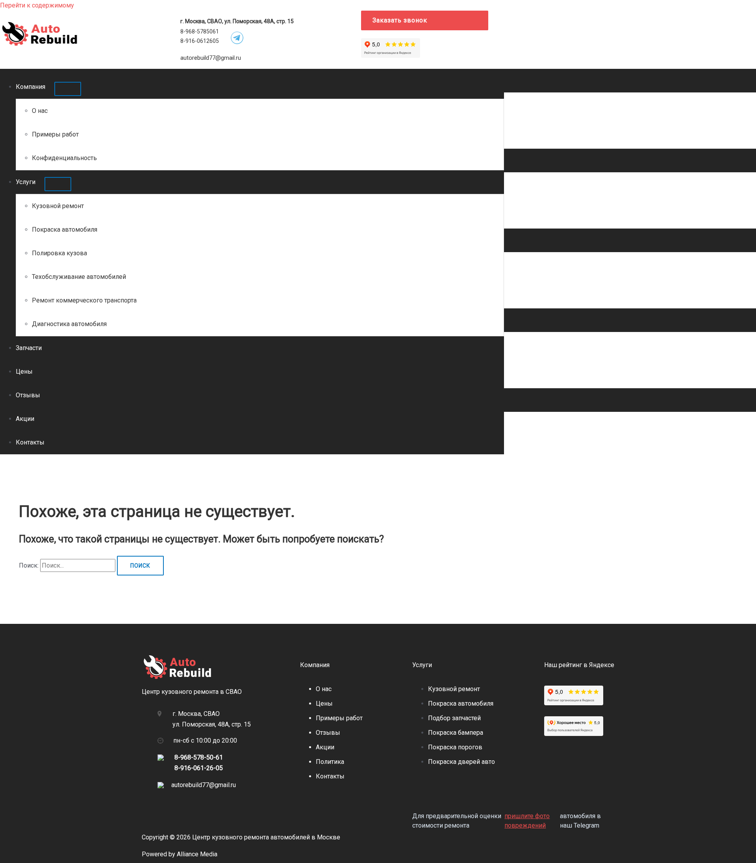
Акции (25, 418)
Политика (330, 761)
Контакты (30, 442)
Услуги (25, 182)
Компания (30, 86)
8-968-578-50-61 (198, 757)
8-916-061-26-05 (198, 768)
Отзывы (28, 395)
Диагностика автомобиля (69, 324)
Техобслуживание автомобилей (79, 276)
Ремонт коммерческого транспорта (84, 300)
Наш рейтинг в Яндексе (579, 665)
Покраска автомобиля (64, 229)
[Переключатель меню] (67, 89)
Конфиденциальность (64, 158)
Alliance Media (197, 854)
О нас (40, 110)
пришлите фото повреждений (527, 820)
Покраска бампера (455, 732)
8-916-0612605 (199, 41)
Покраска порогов (455, 747)
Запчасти (29, 348)
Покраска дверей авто (461, 761)
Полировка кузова (59, 253)
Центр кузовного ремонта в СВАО (192, 691)
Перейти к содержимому (37, 5)
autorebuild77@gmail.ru (210, 57)
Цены (24, 371)
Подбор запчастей (454, 718)
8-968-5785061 (199, 31)
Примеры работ (55, 134)
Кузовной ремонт (58, 206)
